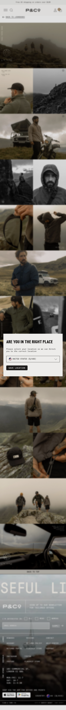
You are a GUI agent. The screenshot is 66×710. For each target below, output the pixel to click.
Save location (16, 368)
